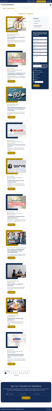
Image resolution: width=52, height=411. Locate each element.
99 (25, 373)
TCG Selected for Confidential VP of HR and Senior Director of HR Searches (16, 74)
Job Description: (36, 63)
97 (21, 373)
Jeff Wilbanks (10, 104)
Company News (37, 21)
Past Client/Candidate (39, 72)
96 (19, 373)
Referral (36, 79)
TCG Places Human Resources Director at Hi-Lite (16, 145)
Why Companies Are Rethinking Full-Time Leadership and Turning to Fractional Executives (16, 251)
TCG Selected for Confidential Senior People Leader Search (16, 217)
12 (7, 373)
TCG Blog (17, 34)
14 (11, 373)
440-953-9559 (5, 1)
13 (9, 373)
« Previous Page (7, 371)
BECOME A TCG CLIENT (31, 1)
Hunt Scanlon (37, 77)
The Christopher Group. (9, 409)
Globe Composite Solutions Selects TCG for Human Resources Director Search (15, 356)
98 (23, 373)
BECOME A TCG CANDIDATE (41, 1)
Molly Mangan (10, 315)
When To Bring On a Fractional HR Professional (15, 284)
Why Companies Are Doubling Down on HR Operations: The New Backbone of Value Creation (16, 109)
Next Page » (16, 375)
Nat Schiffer (10, 247)
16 (15, 373)
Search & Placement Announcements (15, 70)
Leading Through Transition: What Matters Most (15, 319)
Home (4, 8)
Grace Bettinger (11, 34)
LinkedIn (36, 75)
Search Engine (37, 74)
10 (29, 371)
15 (13, 373)
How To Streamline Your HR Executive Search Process (16, 38)
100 (27, 373)
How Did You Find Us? (37, 70)
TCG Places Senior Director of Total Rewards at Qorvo (15, 181)
